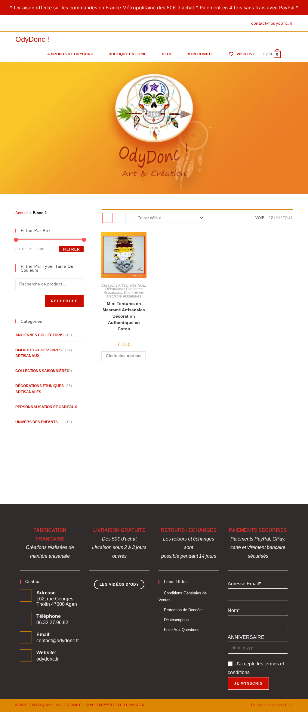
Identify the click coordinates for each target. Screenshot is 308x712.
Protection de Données (184, 610)
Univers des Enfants (36, 422)
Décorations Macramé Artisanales (125, 294)
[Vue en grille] (107, 218)
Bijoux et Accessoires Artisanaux (38, 353)
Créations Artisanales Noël (123, 285)
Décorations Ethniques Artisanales (123, 291)
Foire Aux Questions (181, 629)
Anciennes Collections (39, 335)
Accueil (21, 213)
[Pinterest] (23, 23)
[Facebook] (17, 23)
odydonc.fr (47, 658)
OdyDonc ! (32, 39)
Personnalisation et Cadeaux (46, 407)
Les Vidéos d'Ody (119, 584)
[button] (122, 244)
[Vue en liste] (121, 218)
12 (271, 218)
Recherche (64, 301)
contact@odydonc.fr (57, 640)
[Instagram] (30, 23)
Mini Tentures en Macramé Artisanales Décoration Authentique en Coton (124, 316)
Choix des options (124, 356)
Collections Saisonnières (42, 371)
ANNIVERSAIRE (246, 637)
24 (278, 218)
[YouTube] (37, 23)
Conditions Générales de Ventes (183, 596)
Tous (288, 218)
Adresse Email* (244, 583)
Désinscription (176, 620)
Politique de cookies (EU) (272, 705)
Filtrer (71, 249)
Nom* (234, 610)
